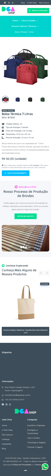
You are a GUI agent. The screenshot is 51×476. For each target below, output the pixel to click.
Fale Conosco (44, 3)
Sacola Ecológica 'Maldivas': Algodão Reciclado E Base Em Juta (25, 331)
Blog (23, 3)
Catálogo (5, 439)
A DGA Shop (32, 3)
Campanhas (6, 444)
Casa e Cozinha (28, 20)
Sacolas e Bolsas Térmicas (23, 26)
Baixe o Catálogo (39, 10)
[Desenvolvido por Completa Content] (25, 470)
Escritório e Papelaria (36, 425)
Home (15, 20)
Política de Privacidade (21, 464)
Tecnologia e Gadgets (36, 442)
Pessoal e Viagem (35, 447)
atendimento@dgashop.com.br (17, 395)
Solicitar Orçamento (16, 173)
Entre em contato (25, 216)
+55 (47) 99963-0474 (14, 399)
